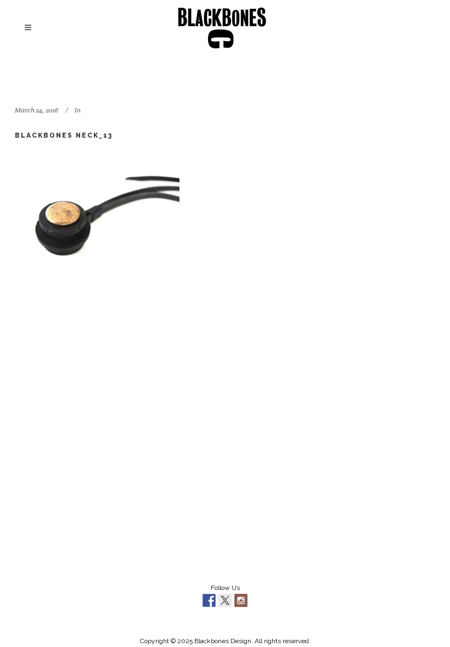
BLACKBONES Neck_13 (64, 135)
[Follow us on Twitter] (225, 600)
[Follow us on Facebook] (209, 600)
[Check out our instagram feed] (241, 600)
